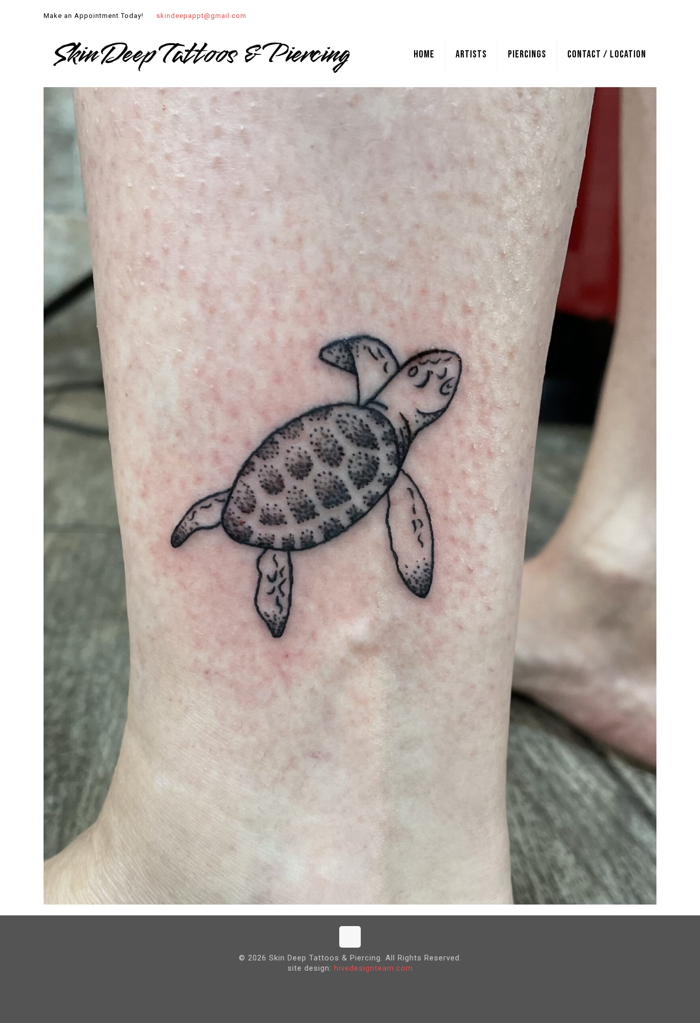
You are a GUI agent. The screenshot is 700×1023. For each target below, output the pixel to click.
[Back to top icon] (350, 937)
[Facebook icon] (638, 16)
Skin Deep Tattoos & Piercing (201, 54)
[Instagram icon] (650, 16)
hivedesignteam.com (373, 968)
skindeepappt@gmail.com (201, 15)
